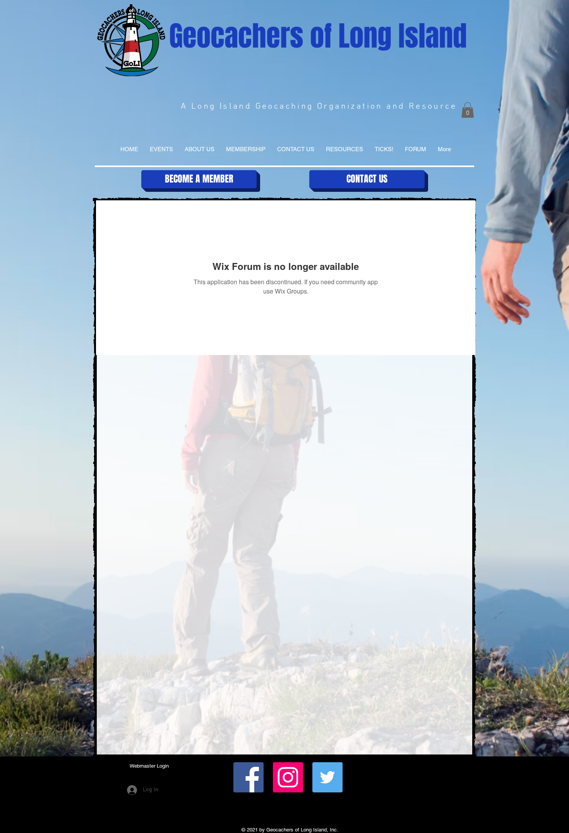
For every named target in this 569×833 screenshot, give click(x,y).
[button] (467, 110)
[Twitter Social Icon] (327, 777)
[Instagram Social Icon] (288, 777)
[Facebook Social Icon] (248, 777)
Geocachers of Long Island (318, 36)
